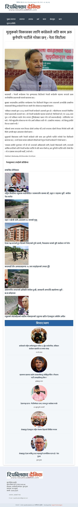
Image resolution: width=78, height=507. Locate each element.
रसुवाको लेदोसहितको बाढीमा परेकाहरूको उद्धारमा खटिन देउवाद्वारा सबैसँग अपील (35, 316)
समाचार (22, 19)
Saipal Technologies (57, 505)
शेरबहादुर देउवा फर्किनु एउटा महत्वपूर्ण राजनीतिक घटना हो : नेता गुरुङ (39, 455)
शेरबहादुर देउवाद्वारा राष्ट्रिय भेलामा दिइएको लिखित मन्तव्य (39, 429)
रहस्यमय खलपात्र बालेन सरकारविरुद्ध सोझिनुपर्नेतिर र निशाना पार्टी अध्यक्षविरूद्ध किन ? (39, 376)
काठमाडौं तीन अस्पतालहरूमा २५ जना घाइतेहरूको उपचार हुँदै (27, 266)
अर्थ (38, 19)
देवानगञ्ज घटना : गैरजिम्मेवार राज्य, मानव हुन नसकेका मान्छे (39, 403)
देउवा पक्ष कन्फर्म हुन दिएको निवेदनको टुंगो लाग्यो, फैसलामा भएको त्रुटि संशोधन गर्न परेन (37, 243)
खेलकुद (52, 19)
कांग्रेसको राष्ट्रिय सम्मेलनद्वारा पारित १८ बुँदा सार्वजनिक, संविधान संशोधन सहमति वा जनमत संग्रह (39, 347)
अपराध (30, 19)
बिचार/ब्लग (42, 323)
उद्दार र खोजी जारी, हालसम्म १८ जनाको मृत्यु (21, 220)
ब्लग (60, 19)
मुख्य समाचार (11, 19)
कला (44, 19)
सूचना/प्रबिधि (11, 23)
